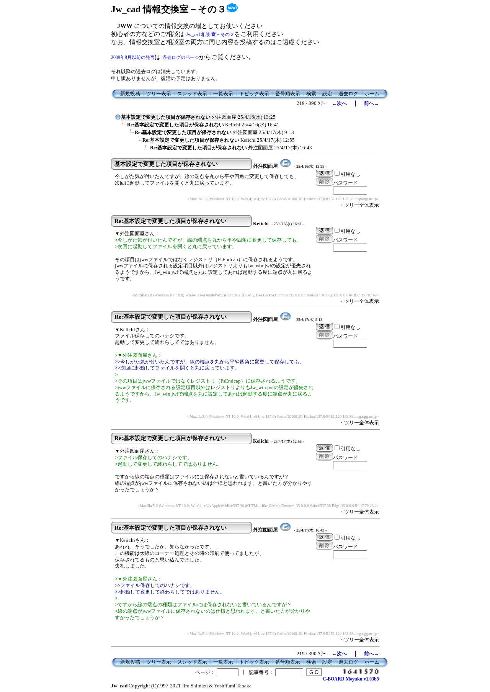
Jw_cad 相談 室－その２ (210, 34)
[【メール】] (285, 166)
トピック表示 (254, 94)
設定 (327, 94)
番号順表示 (287, 94)
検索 (311, 94)
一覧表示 (223, 94)
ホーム (371, 94)
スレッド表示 (192, 94)
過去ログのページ (180, 57)
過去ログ (348, 94)
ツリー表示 (158, 94)
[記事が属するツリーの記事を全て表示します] (118, 119)
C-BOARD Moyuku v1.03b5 (351, 679)
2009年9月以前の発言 (133, 57)
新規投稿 (130, 94)
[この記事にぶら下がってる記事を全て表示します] (123, 127)
